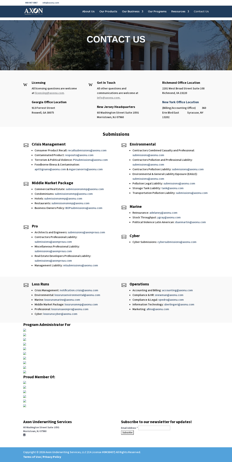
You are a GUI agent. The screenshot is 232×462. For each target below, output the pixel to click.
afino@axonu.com (158, 309)
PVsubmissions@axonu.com (90, 160)
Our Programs (157, 11)
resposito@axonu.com (79, 155)
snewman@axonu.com (169, 295)
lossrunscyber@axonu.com (60, 314)
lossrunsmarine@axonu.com (62, 300)
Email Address (129, 428)
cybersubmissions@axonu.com (177, 242)
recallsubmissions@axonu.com (87, 150)
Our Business (131, 11)
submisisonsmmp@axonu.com (70, 203)
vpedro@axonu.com (171, 300)
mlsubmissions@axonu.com (80, 265)
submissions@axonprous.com (86, 232)
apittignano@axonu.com (50, 169)
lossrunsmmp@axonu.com (81, 304)
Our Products (108, 11)
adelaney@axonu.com (163, 213)
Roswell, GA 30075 (43, 113)
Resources (178, 11)
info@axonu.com (108, 98)
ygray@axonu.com (169, 217)
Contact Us (201, 11)
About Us (88, 11)
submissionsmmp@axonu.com (85, 189)
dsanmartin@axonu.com (190, 222)
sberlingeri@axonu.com (179, 304)
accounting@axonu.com (177, 290)
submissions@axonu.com (148, 155)
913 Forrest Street (43, 108)
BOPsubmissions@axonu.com (83, 208)
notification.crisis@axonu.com (79, 290)
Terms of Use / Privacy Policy (42, 457)
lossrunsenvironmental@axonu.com (77, 295)
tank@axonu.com (172, 188)
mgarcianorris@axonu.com (86, 169)
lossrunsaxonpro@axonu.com (69, 309)
